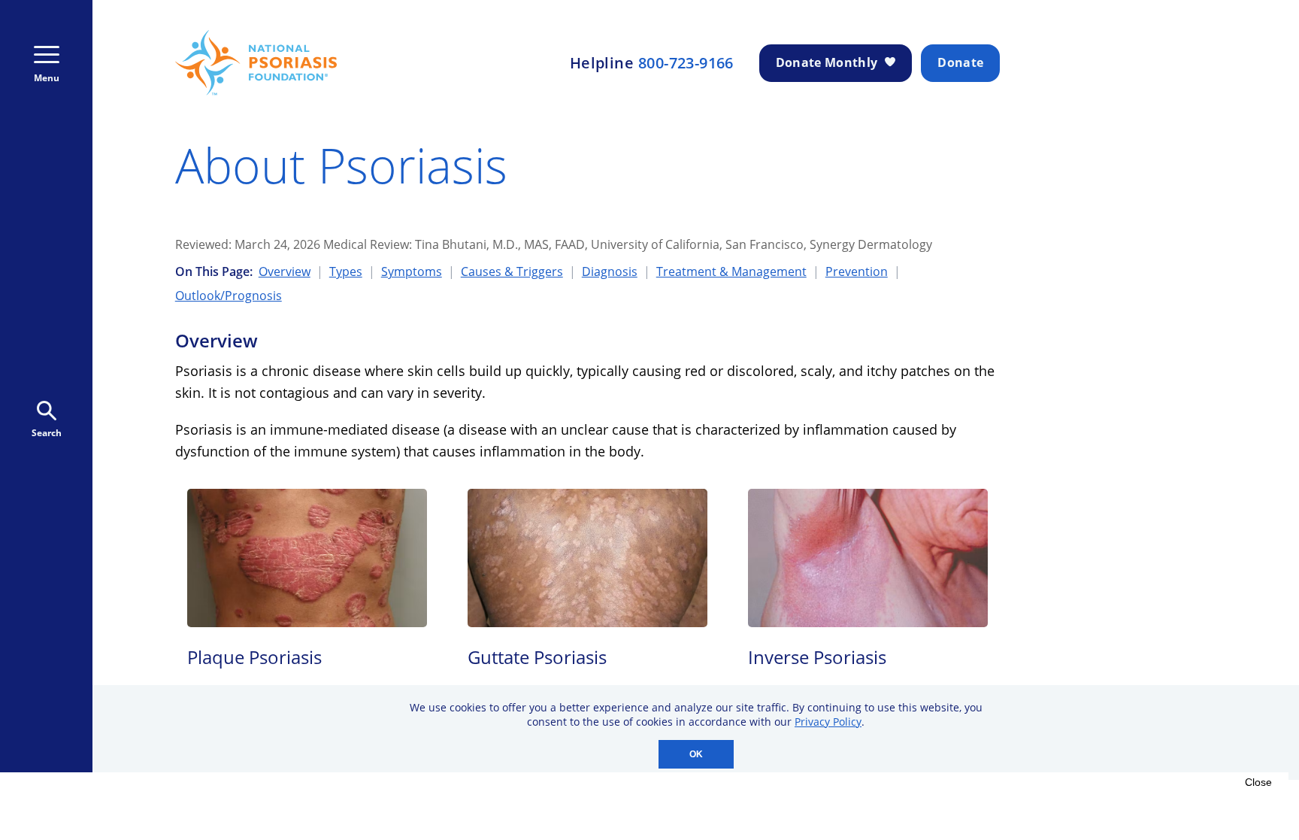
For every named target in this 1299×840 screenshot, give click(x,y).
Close (1258, 782)
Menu (46, 77)
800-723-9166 (686, 63)
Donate (960, 62)
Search (47, 432)
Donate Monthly (826, 62)
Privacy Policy (828, 721)
